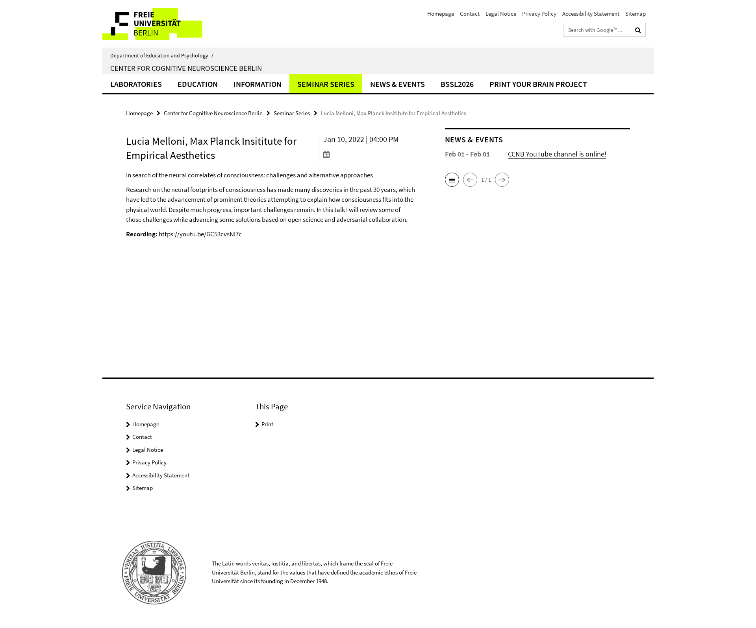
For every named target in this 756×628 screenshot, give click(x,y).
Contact (470, 13)
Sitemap (635, 13)
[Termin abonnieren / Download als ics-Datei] (369, 154)
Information (257, 84)
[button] (452, 180)
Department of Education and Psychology (161, 55)
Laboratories (136, 84)
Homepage (440, 13)
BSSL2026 (457, 84)
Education (198, 84)
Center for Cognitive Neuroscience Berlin (186, 68)
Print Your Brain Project (538, 84)
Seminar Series (325, 84)
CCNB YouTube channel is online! (557, 153)
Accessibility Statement (590, 13)
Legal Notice (500, 13)
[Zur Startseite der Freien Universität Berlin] (168, 24)
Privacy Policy (539, 13)
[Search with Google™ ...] (638, 30)
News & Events (397, 84)
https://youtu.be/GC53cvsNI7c (200, 234)
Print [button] (267, 424)
